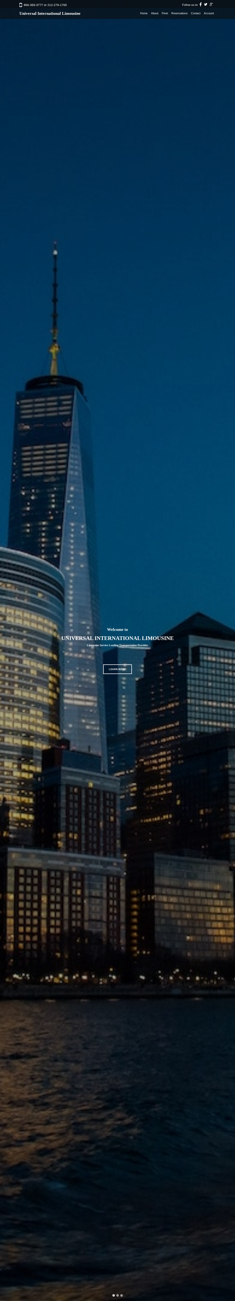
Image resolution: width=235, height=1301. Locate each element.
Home (144, 13)
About (154, 13)
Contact (195, 13)
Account (209, 13)
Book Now (117, 658)
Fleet (165, 13)
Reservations (179, 13)
